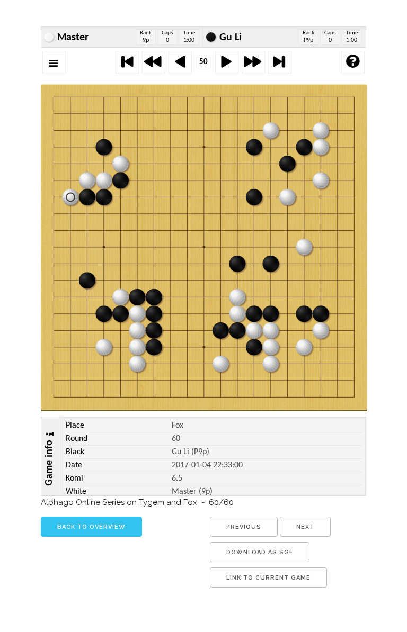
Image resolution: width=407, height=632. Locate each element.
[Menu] (54, 62)
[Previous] (180, 62)
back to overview (91, 526)
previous (243, 526)
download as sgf (259, 552)
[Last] (279, 62)
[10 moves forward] (253, 62)
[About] (353, 62)
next (305, 526)
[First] (127, 62)
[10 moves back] (153, 62)
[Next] (226, 62)
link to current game (268, 577)
